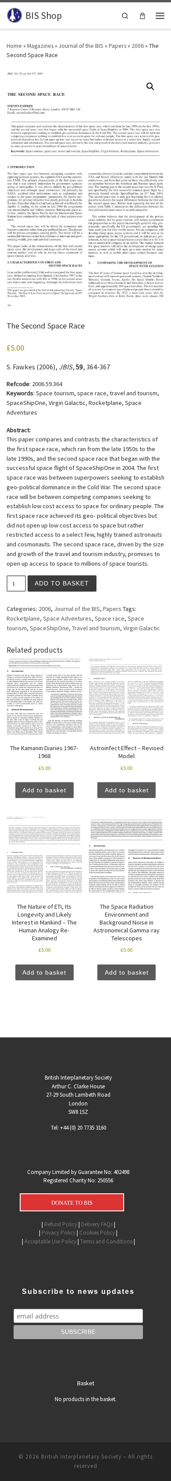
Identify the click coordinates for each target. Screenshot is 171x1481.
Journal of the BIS (81, 46)
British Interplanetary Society (81, 1456)
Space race (110, 618)
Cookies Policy (97, 1232)
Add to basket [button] (44, 790)
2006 (138, 46)
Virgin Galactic (141, 628)
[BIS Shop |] (14, 15)
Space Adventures (67, 618)
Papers (117, 46)
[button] (150, 86)
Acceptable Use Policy (50, 1241)
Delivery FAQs (97, 1224)
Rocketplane (23, 618)
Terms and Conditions (106, 1241)
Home (14, 46)
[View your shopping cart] (142, 16)
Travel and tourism (96, 628)
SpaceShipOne (49, 628)
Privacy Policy (58, 1232)
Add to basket (62, 583)
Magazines (40, 46)
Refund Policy (60, 1224)
